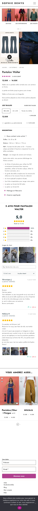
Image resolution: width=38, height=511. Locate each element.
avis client (16, 76)
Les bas (21, 67)
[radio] (6, 111)
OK (20, 508)
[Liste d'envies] (2, 378)
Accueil (4, 67)
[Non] (35, 503)
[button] (12, 59)
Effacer (33, 115)
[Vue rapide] (2, 381)
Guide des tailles (30, 105)
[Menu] (34, 3)
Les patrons (13, 67)
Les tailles (7, 105)
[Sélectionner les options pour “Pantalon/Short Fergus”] (17, 403)
